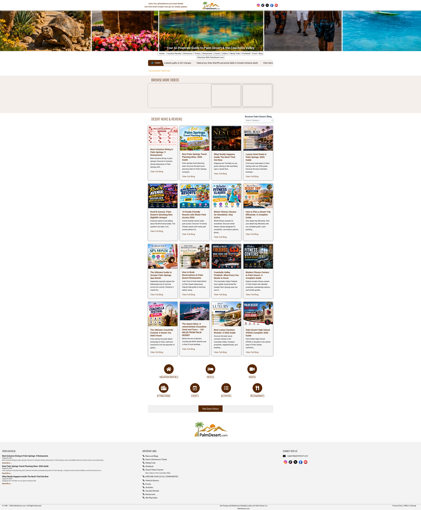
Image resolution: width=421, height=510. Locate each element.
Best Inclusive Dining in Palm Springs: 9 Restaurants (161, 152)
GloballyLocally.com (247, 506)
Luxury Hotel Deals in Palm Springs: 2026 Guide (256, 157)
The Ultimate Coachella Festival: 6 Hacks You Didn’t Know (161, 333)
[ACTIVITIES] (226, 388)
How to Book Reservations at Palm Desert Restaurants (192, 275)
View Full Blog (156, 171)
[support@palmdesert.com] (284, 456)
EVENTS (195, 396)
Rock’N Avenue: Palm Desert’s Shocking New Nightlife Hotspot (161, 214)
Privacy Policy (397, 506)
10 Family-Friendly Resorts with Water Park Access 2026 (194, 214)
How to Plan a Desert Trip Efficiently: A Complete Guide (258, 214)
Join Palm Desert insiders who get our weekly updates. (165, 7)
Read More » (6, 463)
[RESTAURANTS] (257, 388)
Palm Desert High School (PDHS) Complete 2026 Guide (258, 333)
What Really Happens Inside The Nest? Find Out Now (224, 157)
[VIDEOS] (252, 369)
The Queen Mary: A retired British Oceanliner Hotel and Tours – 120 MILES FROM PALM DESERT (194, 330)
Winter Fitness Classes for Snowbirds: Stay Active (225, 214)
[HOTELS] (210, 369)
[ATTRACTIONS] (164, 388)
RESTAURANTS (257, 396)
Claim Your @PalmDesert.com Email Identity (165, 4)
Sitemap (413, 506)
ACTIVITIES (226, 396)
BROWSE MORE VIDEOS (165, 79)
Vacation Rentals (168, 377)
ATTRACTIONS (163, 396)
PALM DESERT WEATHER (159, 71)
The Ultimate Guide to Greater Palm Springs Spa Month (161, 275)
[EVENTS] (195, 388)
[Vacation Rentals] (169, 369)
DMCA (406, 506)
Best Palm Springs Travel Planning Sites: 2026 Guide (194, 157)
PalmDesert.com (243, 509)
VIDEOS (252, 377)
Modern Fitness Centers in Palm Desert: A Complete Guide (257, 275)
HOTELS (210, 377)
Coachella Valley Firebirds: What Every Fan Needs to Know (226, 275)
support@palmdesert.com (297, 456)
